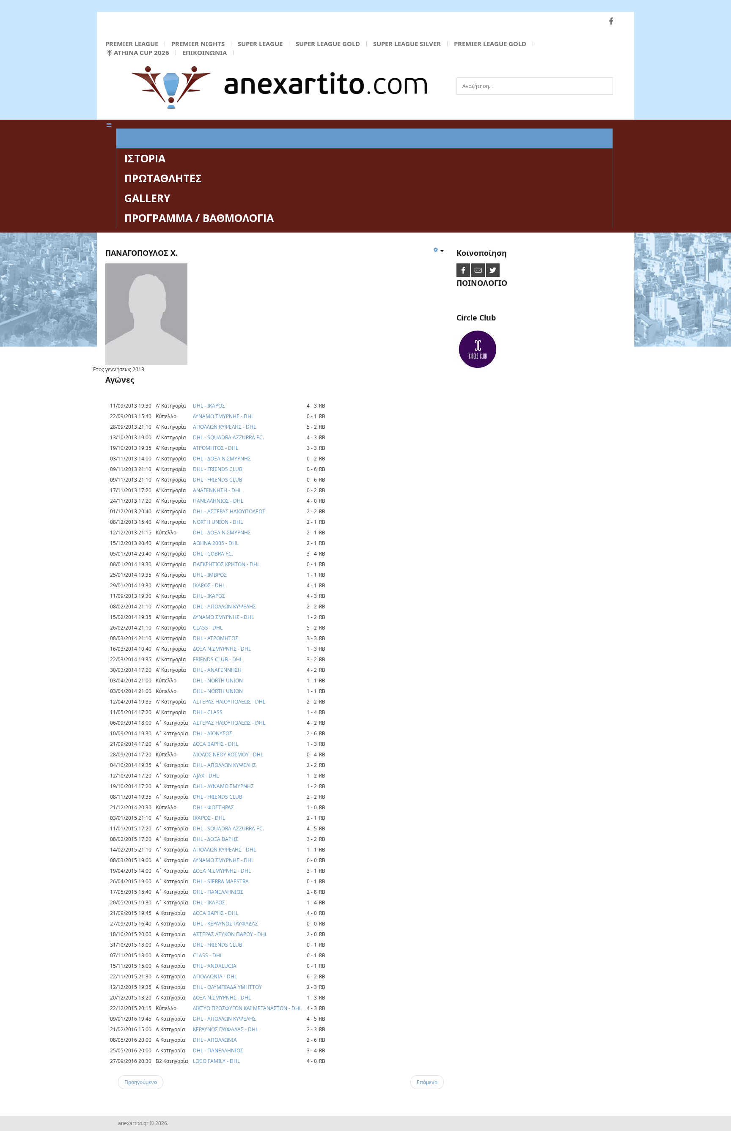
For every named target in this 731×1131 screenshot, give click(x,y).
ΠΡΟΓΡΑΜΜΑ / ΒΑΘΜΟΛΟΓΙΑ (199, 218)
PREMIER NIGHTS (198, 43)
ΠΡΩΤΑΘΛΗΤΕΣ (163, 178)
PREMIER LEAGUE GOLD (490, 43)
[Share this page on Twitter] (493, 270)
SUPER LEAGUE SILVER (407, 43)
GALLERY (147, 198)
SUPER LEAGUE (260, 43)
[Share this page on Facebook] (463, 270)
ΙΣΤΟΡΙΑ (144, 158)
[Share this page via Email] (478, 270)
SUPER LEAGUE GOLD (328, 43)
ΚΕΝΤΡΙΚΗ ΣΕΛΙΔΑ (170, 138)
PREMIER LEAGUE (131, 43)
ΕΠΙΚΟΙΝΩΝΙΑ (204, 52)
